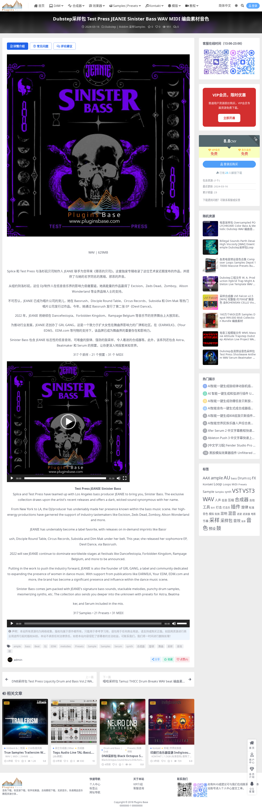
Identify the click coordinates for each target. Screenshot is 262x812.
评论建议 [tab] (66, 46)
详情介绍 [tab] (19, 46)
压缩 (231, 500)
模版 (175, 6)
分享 (157, 659)
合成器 (77, 6)
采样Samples (137, 27)
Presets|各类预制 (134, 750)
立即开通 (229, 118)
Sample (92, 646)
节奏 (205, 521)
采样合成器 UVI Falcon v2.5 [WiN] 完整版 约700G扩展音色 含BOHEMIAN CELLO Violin (237, 300)
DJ (45, 646)
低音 (224, 500)
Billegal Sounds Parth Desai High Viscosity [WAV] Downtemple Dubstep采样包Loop (237, 244)
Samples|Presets (125, 6)
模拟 (211, 514)
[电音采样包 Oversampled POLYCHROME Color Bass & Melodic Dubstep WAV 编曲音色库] (210, 228)
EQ (249, 478)
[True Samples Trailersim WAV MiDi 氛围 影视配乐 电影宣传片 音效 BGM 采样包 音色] (25, 721)
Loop (218, 483)
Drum (242, 478)
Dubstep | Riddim (116, 27)
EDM (53, 646)
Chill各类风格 (35, 748)
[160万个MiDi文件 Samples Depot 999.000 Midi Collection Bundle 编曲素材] (210, 320)
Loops (227, 484)
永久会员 (246, 150)
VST (237, 491)
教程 (192, 6)
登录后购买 (231, 164)
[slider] (65, 478)
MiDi (235, 484)
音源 (243, 521)
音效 (179, 646)
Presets (79, 646)
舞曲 (160, 646)
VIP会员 (216, 150)
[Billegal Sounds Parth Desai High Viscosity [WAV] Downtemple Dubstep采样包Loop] (210, 247)
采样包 (226, 520)
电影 (253, 514)
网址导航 (95, 792)
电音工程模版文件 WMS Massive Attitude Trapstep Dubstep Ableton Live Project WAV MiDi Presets (238, 337)
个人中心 (95, 784)
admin (18, 660)
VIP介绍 (138, 784)
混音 (232, 513)
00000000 (137, 805)
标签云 (94, 788)
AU (227, 477)
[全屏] (125, 478)
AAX (206, 478)
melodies (65, 646)
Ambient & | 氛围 (15, 748)
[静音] (118, 478)
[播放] (12, 478)
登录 (254, 5)
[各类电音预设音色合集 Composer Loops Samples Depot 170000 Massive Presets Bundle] (210, 265)
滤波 (239, 514)
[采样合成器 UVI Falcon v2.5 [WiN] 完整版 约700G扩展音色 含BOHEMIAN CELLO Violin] (210, 302)
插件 (236, 507)
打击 (219, 507)
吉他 (252, 500)
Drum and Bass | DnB (113, 750)
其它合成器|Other (64, 748)
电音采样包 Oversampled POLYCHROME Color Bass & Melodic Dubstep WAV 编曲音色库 (238, 227)
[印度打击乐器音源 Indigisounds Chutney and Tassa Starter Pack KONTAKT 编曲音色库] (171, 721)
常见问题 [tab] (42, 46)
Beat (37, 646)
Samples (105, 646)
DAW (57, 6)
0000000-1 (125, 805)
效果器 (97, 6)
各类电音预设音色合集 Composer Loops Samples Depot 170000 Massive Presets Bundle (238, 264)
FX (254, 478)
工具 (206, 507)
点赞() (184, 659)
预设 (212, 528)
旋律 (151, 646)
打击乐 (226, 507)
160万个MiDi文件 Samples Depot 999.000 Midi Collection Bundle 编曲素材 (237, 318)
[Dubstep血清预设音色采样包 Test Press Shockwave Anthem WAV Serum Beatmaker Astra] (210, 357)
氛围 (217, 514)
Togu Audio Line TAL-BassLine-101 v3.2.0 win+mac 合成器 (74, 754)
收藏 (170, 659)
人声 (218, 500)
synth (129, 646)
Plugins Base (141, 802)
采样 (170, 646)
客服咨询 (138, 788)
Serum (118, 646)
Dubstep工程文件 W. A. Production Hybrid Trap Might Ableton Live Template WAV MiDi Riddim (238, 282)
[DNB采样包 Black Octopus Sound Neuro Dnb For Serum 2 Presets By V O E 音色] (122, 721)
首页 (41, 6)
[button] (68, 421)
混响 (223, 513)
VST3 (248, 490)
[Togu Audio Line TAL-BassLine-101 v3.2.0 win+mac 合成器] (74, 721)
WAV (208, 499)
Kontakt (155, 6)
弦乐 (213, 507)
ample (17, 646)
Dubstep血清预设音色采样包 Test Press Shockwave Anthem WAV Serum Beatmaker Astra (238, 355)
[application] (68, 421)
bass (27, 646)
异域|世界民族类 (172, 748)
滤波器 (246, 514)
